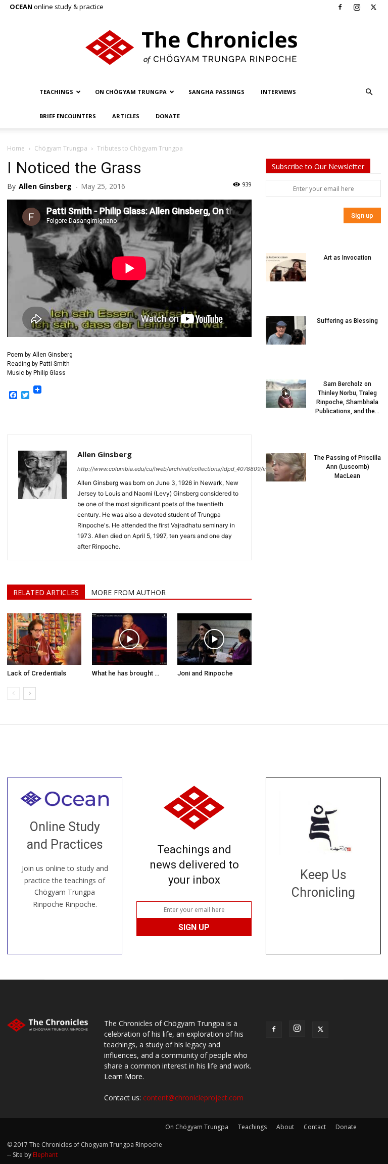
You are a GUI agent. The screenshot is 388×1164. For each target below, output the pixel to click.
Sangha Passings (216, 91)
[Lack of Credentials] (44, 638)
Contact (315, 1127)
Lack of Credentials (36, 673)
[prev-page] (13, 693)
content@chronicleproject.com (193, 1097)
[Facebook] (340, 7)
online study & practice (57, 6)
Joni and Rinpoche (205, 673)
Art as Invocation (347, 257)
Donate (168, 116)
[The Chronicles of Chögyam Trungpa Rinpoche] (194, 47)
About (285, 1127)
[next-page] (29, 693)
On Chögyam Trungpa (131, 91)
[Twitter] (373, 7)
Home (16, 148)
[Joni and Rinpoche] (214, 638)
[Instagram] (356, 7)
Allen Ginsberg (45, 186)
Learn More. (124, 1076)
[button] (369, 92)
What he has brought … (125, 673)
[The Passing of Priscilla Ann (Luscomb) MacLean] (286, 467)
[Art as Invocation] (286, 267)
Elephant (45, 1154)
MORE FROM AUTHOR (128, 592)
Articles (125, 116)
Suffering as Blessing (347, 320)
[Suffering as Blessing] (286, 330)
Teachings (56, 91)
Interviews (278, 91)
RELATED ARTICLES (46, 592)
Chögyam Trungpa (60, 148)
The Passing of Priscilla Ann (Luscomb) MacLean (347, 466)
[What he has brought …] (129, 638)
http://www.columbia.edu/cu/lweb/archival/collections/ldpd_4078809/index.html (183, 468)
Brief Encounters (67, 116)
